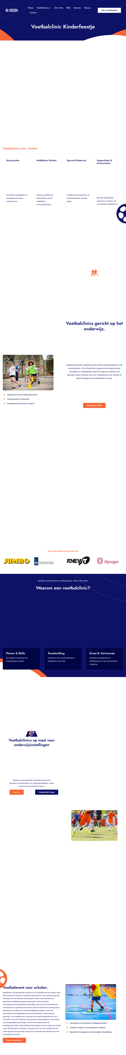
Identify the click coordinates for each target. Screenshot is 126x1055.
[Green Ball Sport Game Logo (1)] (12, 9)
